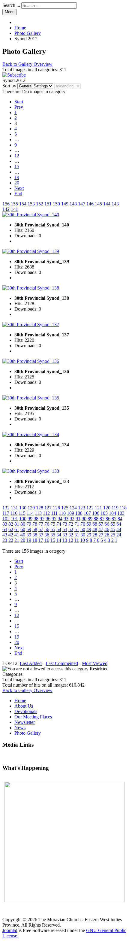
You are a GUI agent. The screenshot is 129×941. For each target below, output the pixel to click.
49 (88, 529)
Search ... (11, 5)
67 (100, 524)
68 (94, 524)
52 (70, 529)
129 (31, 507)
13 (64, 540)
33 (64, 534)
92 (72, 518)
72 (70, 524)
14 (58, 540)
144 (106, 203)
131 (14, 507)
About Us (23, 706)
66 (106, 524)
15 (16, 166)
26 (106, 534)
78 (34, 524)
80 (22, 524)
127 (48, 507)
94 (60, 518)
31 (76, 534)
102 (6, 518)
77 (40, 524)
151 (48, 203)
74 (58, 524)
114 (30, 513)
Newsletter (24, 722)
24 (118, 534)
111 (54, 513)
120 (106, 507)
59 (28, 529)
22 (10, 540)
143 (115, 203)
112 (46, 513)
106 (95, 513)
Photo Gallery (27, 733)
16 (46, 540)
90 (84, 518)
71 (76, 524)
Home (20, 700)
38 (34, 534)
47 (100, 529)
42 (10, 534)
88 (96, 518)
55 (52, 529)
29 (88, 534)
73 (64, 524)
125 (64, 507)
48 (94, 529)
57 (40, 529)
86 (108, 518)
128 (39, 507)
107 (87, 513)
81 (16, 524)
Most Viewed (94, 663)
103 (120, 513)
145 (98, 203)
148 (73, 203)
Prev (18, 107)
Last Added (31, 663)
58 (34, 529)
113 (38, 513)
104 (112, 513)
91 (78, 518)
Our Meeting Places (33, 716)
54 (58, 529)
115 (22, 513)
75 (52, 524)
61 (16, 529)
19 (16, 177)
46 (106, 529)
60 (22, 529)
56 (46, 529)
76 (46, 524)
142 (6, 209)
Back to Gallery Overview (27, 64)
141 (14, 209)
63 (4, 529)
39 (28, 534)
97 (42, 518)
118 (123, 507)
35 (52, 534)
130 (22, 507)
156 (6, 203)
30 (82, 534)
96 (48, 518)
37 (40, 534)
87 (102, 518)
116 (13, 513)
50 (82, 529)
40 (22, 534)
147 (81, 203)
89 (90, 518)
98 (36, 518)
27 (100, 534)
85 (114, 518)
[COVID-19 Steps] (64, 842)
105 (104, 513)
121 (98, 507)
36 (46, 534)
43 (4, 534)
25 (112, 534)
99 (30, 518)
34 (58, 534)
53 (64, 529)
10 (82, 540)
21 (16, 540)
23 (4, 540)
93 (66, 518)
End (18, 193)
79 (28, 524)
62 (10, 529)
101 (14, 518)
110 (62, 513)
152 (39, 203)
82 (10, 524)
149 (64, 203)
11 (76, 540)
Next (19, 188)
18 (34, 540)
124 (73, 507)
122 (90, 507)
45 (112, 529)
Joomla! (9, 930)
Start (18, 101)
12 (16, 155)
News (20, 727)
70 (82, 524)
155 (14, 203)
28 (94, 534)
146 (90, 203)
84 (120, 518)
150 (56, 203)
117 (5, 513)
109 (70, 513)
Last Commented (62, 663)
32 (70, 534)
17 (40, 540)
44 (118, 529)
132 (6, 507)
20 (16, 182)
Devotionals (25, 711)
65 (112, 524)
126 (56, 507)
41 (16, 534)
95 (54, 518)
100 (22, 518)
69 (88, 524)
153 (31, 203)
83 (4, 524)
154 (22, 203)
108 (78, 513)
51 (76, 529)
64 (118, 524)
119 (115, 507)
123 (81, 507)
